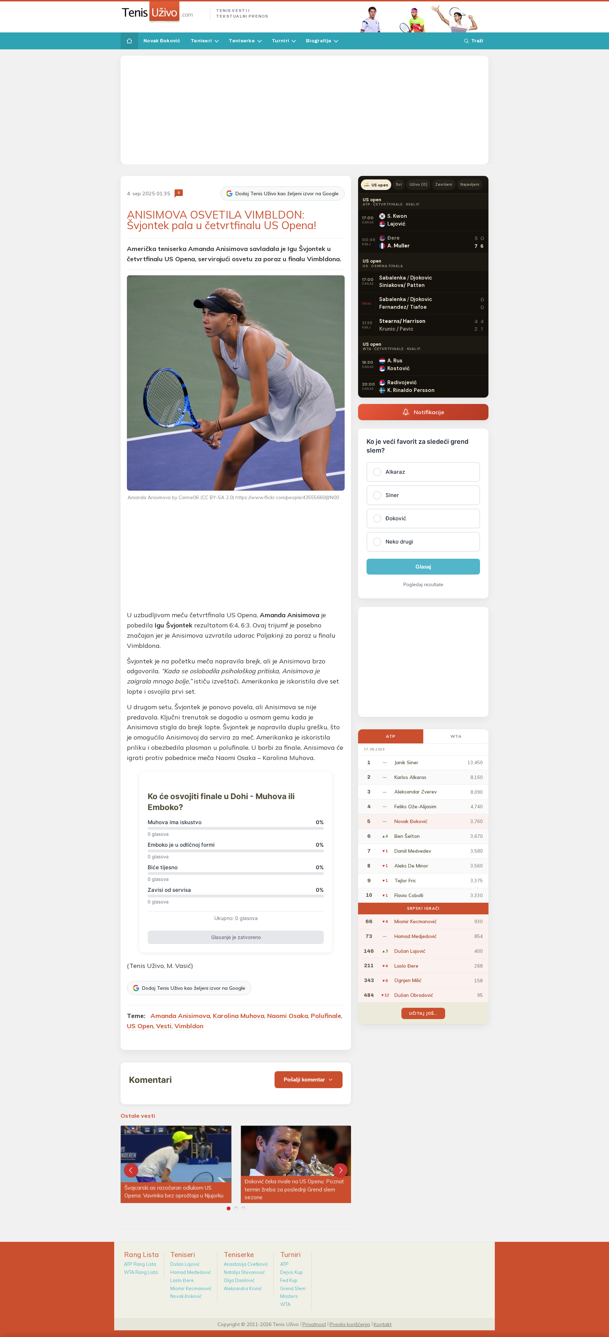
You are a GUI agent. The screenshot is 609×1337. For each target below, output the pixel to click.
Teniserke (242, 40)
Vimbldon (188, 1026)
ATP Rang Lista (140, 1264)
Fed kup (288, 1280)
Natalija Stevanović (244, 1272)
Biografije (318, 40)
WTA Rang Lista (141, 1272)
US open (379, 185)
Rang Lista (141, 1254)
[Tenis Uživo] (162, 12)
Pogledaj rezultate (423, 584)
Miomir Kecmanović (190, 1288)
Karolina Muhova (238, 1016)
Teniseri (201, 40)
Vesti (164, 1026)
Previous (131, 1170)
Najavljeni (470, 184)
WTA (456, 736)
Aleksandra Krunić (243, 1288)
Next (340, 1170)
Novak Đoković (161, 40)
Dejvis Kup (291, 1272)
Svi (398, 184)
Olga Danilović (239, 1280)
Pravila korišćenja (350, 1324)
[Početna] (129, 40)
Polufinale (326, 1016)
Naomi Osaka (287, 1016)
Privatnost (314, 1324)
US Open (140, 1026)
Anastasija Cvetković (246, 1264)
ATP (390, 736)
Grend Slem (293, 1288)
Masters (289, 1296)
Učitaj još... (423, 1013)
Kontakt (383, 1324)
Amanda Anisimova (180, 1016)
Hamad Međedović (190, 1272)
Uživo (419, 184)
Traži (477, 40)
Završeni (443, 184)
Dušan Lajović (184, 1264)
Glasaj (423, 567)
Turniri (280, 40)
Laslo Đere (182, 1280)
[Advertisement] (304, 110)
